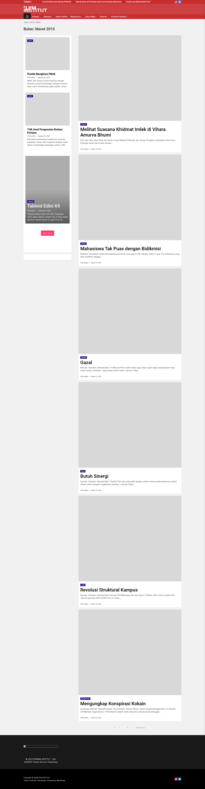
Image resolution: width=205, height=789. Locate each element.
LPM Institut (84, 149)
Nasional (47, 16)
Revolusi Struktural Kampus (109, 590)
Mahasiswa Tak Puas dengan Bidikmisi (120, 248)
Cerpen (83, 357)
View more (47, 233)
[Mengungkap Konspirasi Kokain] (130, 652)
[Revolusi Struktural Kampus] (130, 538)
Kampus (35, 16)
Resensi (103, 16)
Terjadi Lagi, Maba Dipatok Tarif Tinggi (132, 2)
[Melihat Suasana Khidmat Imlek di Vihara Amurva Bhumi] (130, 78)
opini (82, 471)
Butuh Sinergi (94, 476)
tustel (83, 124)
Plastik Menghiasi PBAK (41, 74)
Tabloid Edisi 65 (43, 206)
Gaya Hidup (90, 16)
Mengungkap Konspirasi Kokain (113, 703)
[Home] (27, 16)
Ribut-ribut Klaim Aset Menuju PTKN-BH (48, 2)
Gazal (86, 362)
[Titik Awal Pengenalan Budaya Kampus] (47, 109)
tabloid (30, 201)
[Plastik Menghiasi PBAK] (47, 53)
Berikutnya (141, 727)
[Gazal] (130, 311)
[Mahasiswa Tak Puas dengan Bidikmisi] (130, 197)
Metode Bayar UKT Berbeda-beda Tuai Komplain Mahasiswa (90, 2)
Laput (30, 40)
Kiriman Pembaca (118, 16)
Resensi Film (85, 698)
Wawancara (75, 16)
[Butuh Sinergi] (130, 425)
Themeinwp (52, 762)
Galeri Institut (62, 16)
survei (83, 243)
